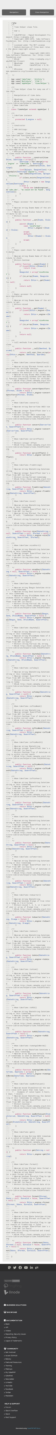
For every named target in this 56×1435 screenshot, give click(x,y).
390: (8, 1196)
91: (8, 270)
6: (8, 33)
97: (8, 288)
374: (8, 1142)
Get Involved (10, 1352)
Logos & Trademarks (13, 1341)
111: (8, 328)
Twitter (8, 1392)
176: (8, 519)
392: (8, 1206)
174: (8, 509)
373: (8, 1140)
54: (8, 165)
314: (8, 953)
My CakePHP (10, 1372)
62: (8, 196)
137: (8, 402)
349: (8, 1062)
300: (8, 905)
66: (8, 206)
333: (8, 1009)
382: (8, 1166)
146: (8, 433)
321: (8, 971)
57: (8, 177)
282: (8, 853)
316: (8, 959)
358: (8, 1088)
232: (8, 700)
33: (8, 109)
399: (8, 1222)
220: (8, 662)
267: (8, 806)
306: (8, 927)
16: (8, 65)
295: (8, 893)
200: (8, 595)
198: (8, 587)
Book (7, 1324)
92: (8, 272)
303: (8, 917)
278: (8, 840)
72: (8, 224)
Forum (8, 1407)
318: (8, 965)
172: (8, 503)
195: (8, 581)
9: (8, 43)
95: (8, 284)
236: (8, 708)
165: (8, 485)
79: (8, 242)
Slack (7, 1414)
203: (8, 605)
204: (8, 611)
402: (8, 1234)
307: (8, 929)
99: (8, 292)
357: (8, 1086)
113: (8, 334)
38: (8, 119)
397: (8, 1216)
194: (8, 579)
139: (8, 406)
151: (8, 443)
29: (8, 99)
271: (8, 816)
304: (8, 921)
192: (8, 573)
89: (8, 266)
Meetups (8, 1369)
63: (8, 197)
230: (8, 692)
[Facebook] (20, 1268)
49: (8, 147)
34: (8, 111)
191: (8, 569)
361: (8, 1100)
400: (8, 1226)
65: (8, 202)
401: (8, 1230)
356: (8, 1084)
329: (8, 1001)
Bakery (8, 1359)
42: (8, 127)
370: (8, 1132)
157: (8, 461)
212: (8, 632)
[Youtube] (26, 1268)
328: (8, 997)
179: (8, 531)
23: (8, 85)
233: (8, 702)
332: (8, 1007)
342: (8, 1041)
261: (8, 782)
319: (8, 967)
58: (8, 182)
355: (8, 1082)
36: (8, 115)
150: (8, 441)
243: (8, 732)
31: (8, 105)
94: (8, 280)
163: (8, 477)
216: (8, 646)
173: (8, 505)
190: (8, 567)
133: (8, 392)
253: (8, 762)
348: (8, 1057)
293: (8, 889)
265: (8, 800)
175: (8, 513)
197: (8, 585)
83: (8, 250)
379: (8, 1160)
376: (8, 1150)
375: (8, 1148)
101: (8, 298)
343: (8, 1043)
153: (8, 451)
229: (8, 690)
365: (8, 1114)
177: (8, 523)
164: (8, 479)
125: (8, 364)
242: (8, 728)
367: (8, 1126)
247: (8, 742)
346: (8, 1049)
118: (8, 346)
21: (8, 81)
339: (8, 1031)
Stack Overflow (11, 1411)
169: (8, 497)
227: (8, 680)
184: (8, 545)
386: (8, 1180)
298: (8, 899)
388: (8, 1188)
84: (8, 254)
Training (8, 1366)
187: (8, 553)
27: (8, 95)
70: (8, 218)
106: (8, 310)
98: (8, 290)
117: (8, 342)
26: (8, 93)
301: (8, 909)
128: (8, 374)
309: (8, 933)
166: (8, 487)
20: (8, 79)
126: (8, 366)
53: (8, 161)
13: (8, 53)
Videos (8, 1331)
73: (8, 226)
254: (8, 764)
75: (8, 232)
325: (8, 985)
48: (8, 143)
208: (8, 623)
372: (8, 1136)
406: (8, 1252)
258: (8, 776)
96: (8, 286)
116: (8, 340)
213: (8, 636)
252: (8, 756)
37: (8, 117)
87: (8, 262)
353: (8, 1078)
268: (8, 810)
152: (8, 445)
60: (8, 187)
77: (8, 236)
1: (8, 23)
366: (8, 1120)
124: (8, 362)
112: (8, 332)
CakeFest (9, 1376)
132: (8, 388)
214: (8, 640)
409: (8, 1258)
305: (8, 925)
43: (8, 129)
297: (8, 897)
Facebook (9, 1389)
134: (8, 396)
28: (8, 97)
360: (8, 1096)
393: (8, 1208)
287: (8, 865)
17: (8, 69)
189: (8, 561)
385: (8, 1176)
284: (8, 857)
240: (8, 720)
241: (8, 726)
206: (8, 617)
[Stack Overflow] (47, 1268)
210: (8, 627)
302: (8, 915)
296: (8, 895)
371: (8, 1134)
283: (8, 855)
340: (8, 1035)
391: (8, 1202)
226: (8, 676)
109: (8, 320)
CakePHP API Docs (33, 1428)
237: (8, 710)
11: (8, 47)
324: (8, 981)
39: (8, 121)
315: (8, 955)
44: (8, 131)
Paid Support (10, 1417)
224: (8, 670)
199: (8, 591)
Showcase (12, 1312)
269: (8, 812)
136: (8, 400)
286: (8, 861)
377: (8, 1154)
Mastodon (9, 1396)
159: (8, 465)
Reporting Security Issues (15, 1334)
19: (8, 77)
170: (8, 499)
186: (8, 549)
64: (8, 200)
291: (8, 881)
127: (8, 370)
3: (8, 27)
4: (8, 29)
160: (8, 467)
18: (8, 75)
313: (8, 947)
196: (8, 583)
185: (8, 547)
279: (8, 843)
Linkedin (8, 1382)
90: (8, 268)
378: (8, 1158)
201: (8, 599)
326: (8, 991)
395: (8, 1212)
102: (8, 300)
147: (8, 435)
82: (8, 248)
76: (8, 234)
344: (8, 1045)
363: (8, 1106)
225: (8, 672)
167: (8, 491)
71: (8, 220)
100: (8, 294)
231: (8, 696)
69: (8, 216)
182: (8, 541)
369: (8, 1130)
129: (8, 376)
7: (8, 35)
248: (8, 744)
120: (8, 352)
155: (8, 455)
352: (8, 1074)
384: (8, 1172)
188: (8, 557)
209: (8, 626)
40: (8, 123)
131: (8, 386)
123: (8, 360)
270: (8, 814)
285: (8, 859)
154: (8, 453)
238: (8, 712)
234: (8, 704)
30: (8, 101)
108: (8, 318)
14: (8, 59)
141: (8, 414)
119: (8, 348)
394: (8, 1210)
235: (8, 706)
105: (8, 308)
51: (8, 155)
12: (8, 51)
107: (8, 314)
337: (8, 1023)
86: (8, 260)
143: (8, 423)
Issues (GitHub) (11, 1356)
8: (8, 39)
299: (8, 901)
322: (8, 973)
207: (8, 622)
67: (8, 208)
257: (8, 774)
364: (8, 1112)
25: (8, 89)
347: (8, 1053)
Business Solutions (16, 1305)
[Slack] (42, 1268)
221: (8, 664)
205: (8, 613)
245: (8, 738)
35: (8, 113)
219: (8, 658)
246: (8, 740)
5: (8, 31)
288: (8, 869)
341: (8, 1039)
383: (8, 1168)
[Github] (36, 1268)
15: (8, 63)
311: (8, 941)
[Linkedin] (31, 1268)
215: (8, 644)
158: (8, 463)
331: (8, 1005)
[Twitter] (9, 1268)
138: (8, 405)
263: (8, 790)
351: (8, 1070)
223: (8, 668)
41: (8, 125)
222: (8, 666)
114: (8, 336)
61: (8, 194)
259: (8, 778)
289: (8, 873)
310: (8, 935)
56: (8, 173)
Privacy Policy (11, 1337)
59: (8, 186)
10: (8, 45)
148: (8, 437)
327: (8, 993)
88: (8, 264)
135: (8, 399)
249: (8, 746)
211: (8, 630)
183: (8, 543)
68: (8, 212)
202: (8, 603)
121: (8, 356)
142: (8, 417)
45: (8, 133)
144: (8, 425)
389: (8, 1194)
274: (8, 824)
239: (8, 716)
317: (8, 963)
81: (8, 246)
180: (8, 535)
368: (8, 1128)
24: (8, 87)
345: (8, 1048)
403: (8, 1240)
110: (8, 324)
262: (8, 786)
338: (8, 1029)
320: (8, 969)
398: (8, 1218)
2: (8, 25)
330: (8, 1003)
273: (8, 820)
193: (8, 577)
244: (8, 736)
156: (8, 459)
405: (8, 1248)
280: (8, 847)
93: (8, 276)
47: (8, 141)
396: (8, 1214)
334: (8, 1011)
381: (8, 1164)
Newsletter (9, 1379)
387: (8, 1184)
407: (8, 1254)
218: (8, 654)
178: (8, 529)
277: (8, 839)
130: (8, 380)
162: (8, 473)
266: (8, 802)
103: (8, 304)
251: (8, 752)
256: (8, 772)
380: (8, 1162)
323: (8, 977)
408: (8, 1256)
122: (8, 358)
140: (8, 410)
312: (8, 945)
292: (8, 885)
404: (8, 1242)
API (6, 1327)
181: (8, 539)
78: (8, 240)
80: (8, 244)
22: (8, 83)
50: (8, 151)
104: (8, 306)
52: (8, 157)
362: (8, 1104)
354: (8, 1080)
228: (8, 684)
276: (8, 832)
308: (8, 931)
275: (8, 828)
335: (8, 1015)
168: (8, 495)
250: (8, 748)
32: (8, 107)
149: (8, 439)
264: (8, 794)
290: (8, 879)
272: (8, 818)
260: (8, 780)
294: (8, 891)
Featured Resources (13, 1362)
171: (8, 501)
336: (8, 1019)
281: (8, 851)
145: (8, 429)
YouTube (8, 1386)
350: (8, 1067)
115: (8, 338)
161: (8, 469)
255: (8, 768)
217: (8, 652)
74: (8, 228)
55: (8, 169)
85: (8, 256)
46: (8, 137)
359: (8, 1092)
